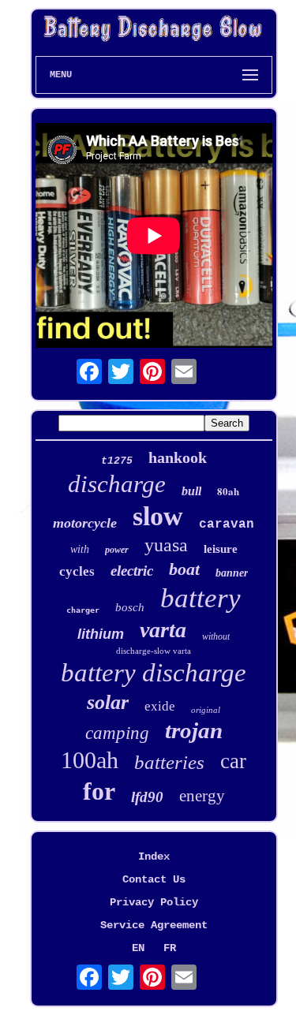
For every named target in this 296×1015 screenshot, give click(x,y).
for (99, 791)
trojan (194, 730)
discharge (117, 484)
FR (169, 948)
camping (117, 733)
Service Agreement (154, 925)
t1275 (117, 461)
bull (191, 491)
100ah (89, 760)
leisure (221, 549)
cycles (77, 571)
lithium (100, 634)
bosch (129, 607)
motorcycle (85, 523)
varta (163, 630)
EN (138, 948)
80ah (228, 490)
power (117, 549)
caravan (226, 524)
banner (231, 573)
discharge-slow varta (153, 650)
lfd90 (147, 797)
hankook (177, 457)
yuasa (166, 545)
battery (200, 598)
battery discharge (153, 673)
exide (159, 706)
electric (132, 570)
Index (154, 856)
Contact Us (153, 879)
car (233, 761)
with (79, 549)
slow (158, 516)
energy (202, 795)
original (205, 710)
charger (82, 610)
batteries (169, 762)
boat (184, 569)
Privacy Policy (154, 902)
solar (108, 702)
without (216, 636)
